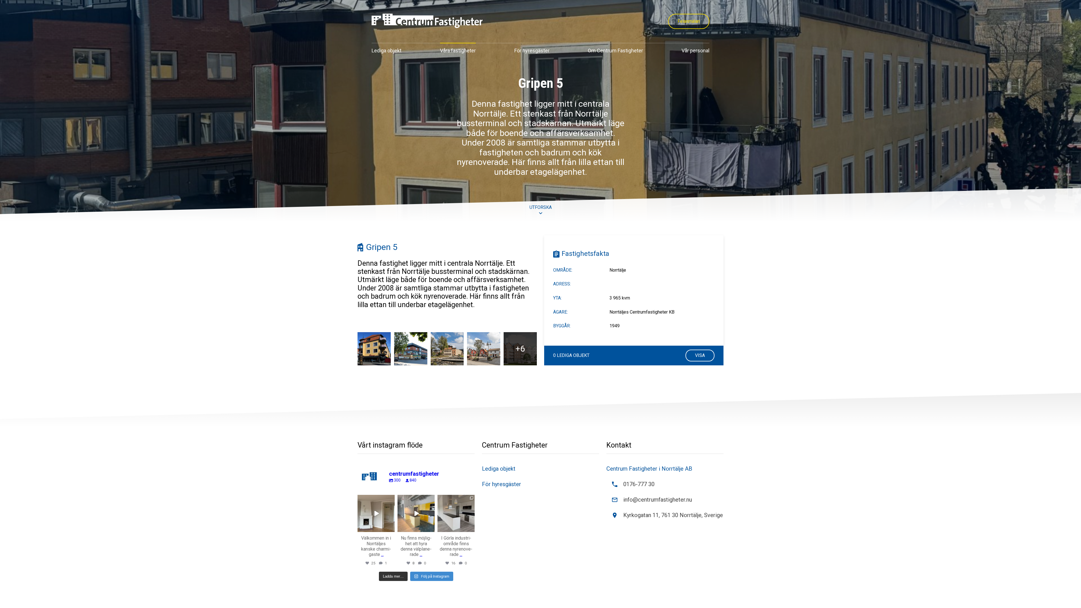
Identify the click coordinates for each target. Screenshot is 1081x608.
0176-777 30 (639, 484)
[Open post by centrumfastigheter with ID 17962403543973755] (376, 513)
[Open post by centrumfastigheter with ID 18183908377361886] (456, 513)
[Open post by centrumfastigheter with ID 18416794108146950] (416, 513)
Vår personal (695, 50)
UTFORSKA (541, 207)
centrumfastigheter (375, 499)
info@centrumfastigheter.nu (657, 500)
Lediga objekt (386, 50)
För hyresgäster (532, 50)
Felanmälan (689, 21)
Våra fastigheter (458, 50)
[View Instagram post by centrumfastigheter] (391, 529)
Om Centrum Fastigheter (615, 50)
